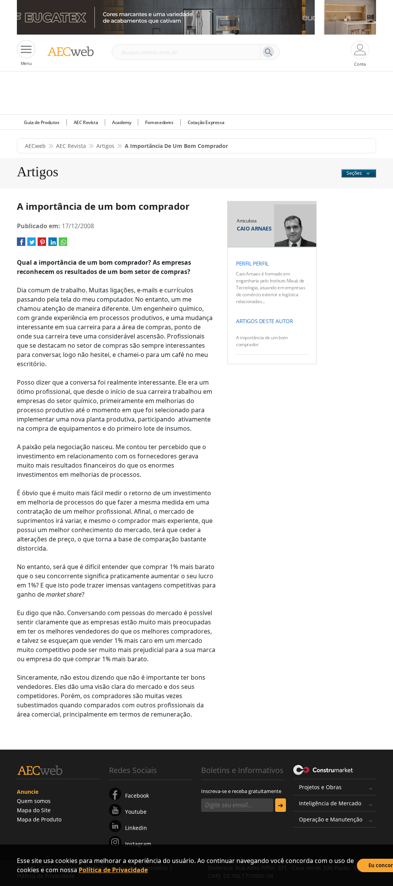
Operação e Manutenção (330, 819)
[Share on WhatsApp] (63, 244)
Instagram (138, 844)
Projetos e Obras (320, 787)
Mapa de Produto (39, 819)
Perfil (244, 263)
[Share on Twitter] (31, 244)
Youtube (136, 811)
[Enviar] (280, 805)
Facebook (137, 795)
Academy (121, 122)
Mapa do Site (34, 810)
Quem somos (34, 801)
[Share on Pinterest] (42, 244)
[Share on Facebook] (21, 244)
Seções (355, 173)
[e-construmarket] (323, 769)
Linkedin (136, 827)
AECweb (35, 145)
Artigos (105, 145)
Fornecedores (159, 122)
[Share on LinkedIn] (52, 244)
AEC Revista (86, 122)
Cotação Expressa (206, 122)
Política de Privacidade (113, 870)
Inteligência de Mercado (330, 803)
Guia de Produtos (41, 122)
